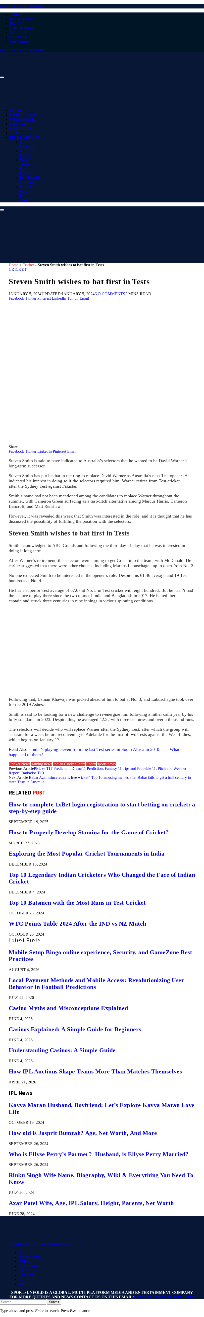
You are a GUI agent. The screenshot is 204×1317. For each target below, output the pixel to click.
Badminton (28, 169)
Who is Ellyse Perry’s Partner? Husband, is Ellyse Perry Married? (99, 1154)
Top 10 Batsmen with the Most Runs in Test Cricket (77, 902)
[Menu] (2, 77)
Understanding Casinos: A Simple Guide (62, 1050)
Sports (91, 764)
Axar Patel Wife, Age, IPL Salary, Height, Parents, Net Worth (91, 1203)
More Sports (24, 137)
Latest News (24, 115)
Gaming (26, 142)
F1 (22, 195)
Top (14, 133)
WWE (25, 160)
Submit (54, 1302)
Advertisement (21, 28)
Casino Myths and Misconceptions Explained (68, 1008)
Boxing (26, 155)
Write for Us (19, 32)
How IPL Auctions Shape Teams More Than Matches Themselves (95, 1071)
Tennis (25, 164)
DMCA (16, 23)
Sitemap (25, 1284)
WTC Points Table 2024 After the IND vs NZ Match (77, 923)
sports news (106, 764)
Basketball (28, 146)
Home (16, 110)
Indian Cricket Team (69, 764)
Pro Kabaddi (30, 178)
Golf (23, 200)
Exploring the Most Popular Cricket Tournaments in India (86, 853)
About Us (17, 14)
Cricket (19, 124)
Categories (23, 119)
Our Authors (20, 41)
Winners (26, 186)
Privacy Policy (21, 19)
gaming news (41, 764)
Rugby (25, 191)
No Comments (110, 294)
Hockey (26, 173)
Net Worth (28, 182)
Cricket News (19, 764)
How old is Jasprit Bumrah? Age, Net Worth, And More (83, 1133)
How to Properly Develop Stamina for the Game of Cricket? (89, 832)
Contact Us (19, 37)
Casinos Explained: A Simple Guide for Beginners (75, 1029)
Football (21, 128)
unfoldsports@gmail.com (164, 1297)
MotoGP (27, 151)
